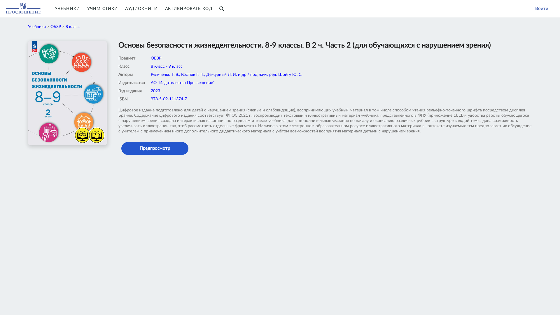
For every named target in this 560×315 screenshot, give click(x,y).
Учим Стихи (102, 9)
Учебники (67, 9)
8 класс (73, 27)
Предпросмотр (155, 148)
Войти (541, 8)
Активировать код (189, 9)
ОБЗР (55, 27)
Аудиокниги (141, 9)
